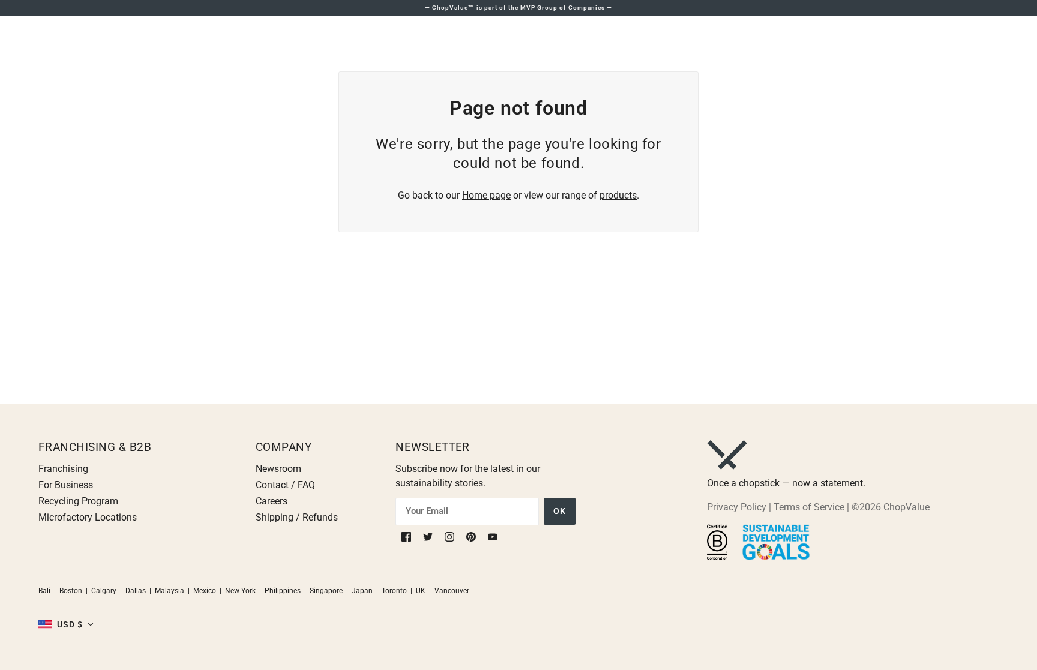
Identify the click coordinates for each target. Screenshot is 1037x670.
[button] (66, 624)
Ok (559, 511)
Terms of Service (809, 507)
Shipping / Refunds (297, 517)
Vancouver (451, 591)
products (618, 195)
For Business (65, 485)
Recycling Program (78, 501)
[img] (407, 536)
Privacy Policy (736, 507)
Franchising (63, 468)
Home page (486, 195)
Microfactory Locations (87, 517)
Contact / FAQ (285, 485)
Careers (271, 501)
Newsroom (278, 468)
